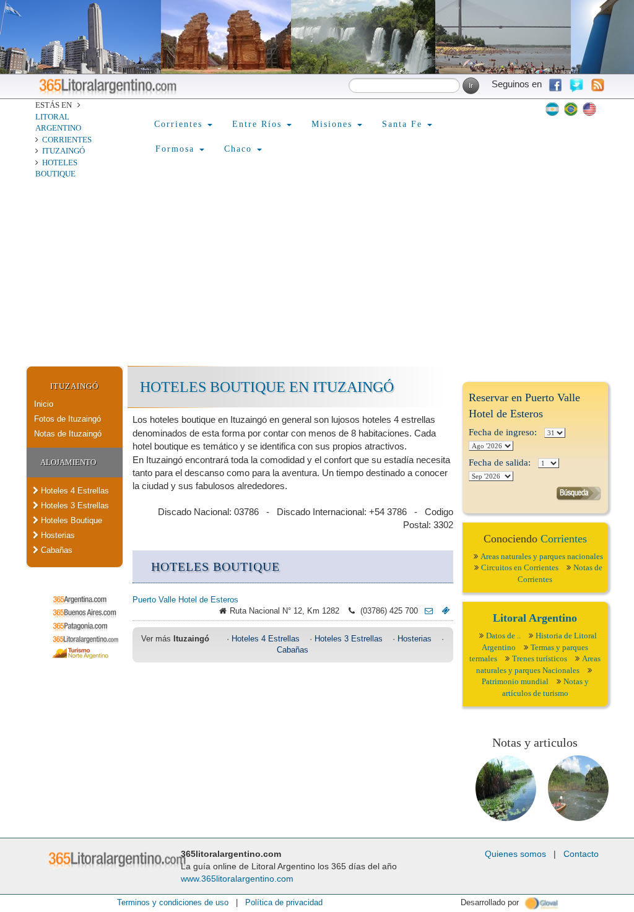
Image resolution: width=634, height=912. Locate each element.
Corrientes (67, 139)
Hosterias (56, 535)
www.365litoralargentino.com (237, 879)
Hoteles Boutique (70, 520)
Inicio (43, 404)
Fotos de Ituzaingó (67, 418)
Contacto (581, 854)
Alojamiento (68, 462)
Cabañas (55, 550)
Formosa (176, 149)
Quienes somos (515, 854)
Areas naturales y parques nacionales (541, 556)
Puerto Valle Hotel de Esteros (185, 599)
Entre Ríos (258, 124)
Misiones (333, 124)
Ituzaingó (63, 150)
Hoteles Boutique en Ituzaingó (267, 387)
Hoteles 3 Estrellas (73, 505)
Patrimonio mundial (515, 681)
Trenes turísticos (539, 658)
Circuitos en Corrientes (519, 567)
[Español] (552, 109)
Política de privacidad (284, 902)
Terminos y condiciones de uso (172, 902)
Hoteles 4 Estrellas (73, 490)
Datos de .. (503, 635)
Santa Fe (404, 124)
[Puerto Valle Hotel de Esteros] (425, 610)
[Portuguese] (570, 109)
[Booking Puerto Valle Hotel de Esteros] (443, 610)
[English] (589, 109)
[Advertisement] (317, 273)
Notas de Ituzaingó (68, 433)
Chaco (240, 149)
